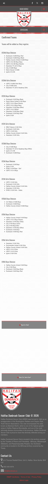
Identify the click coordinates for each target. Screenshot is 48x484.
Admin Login (24, 480)
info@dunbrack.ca (10, 471)
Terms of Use (25, 477)
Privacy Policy (36, 477)
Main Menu (24, 8)
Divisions (24, 29)
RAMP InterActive (13, 477)
